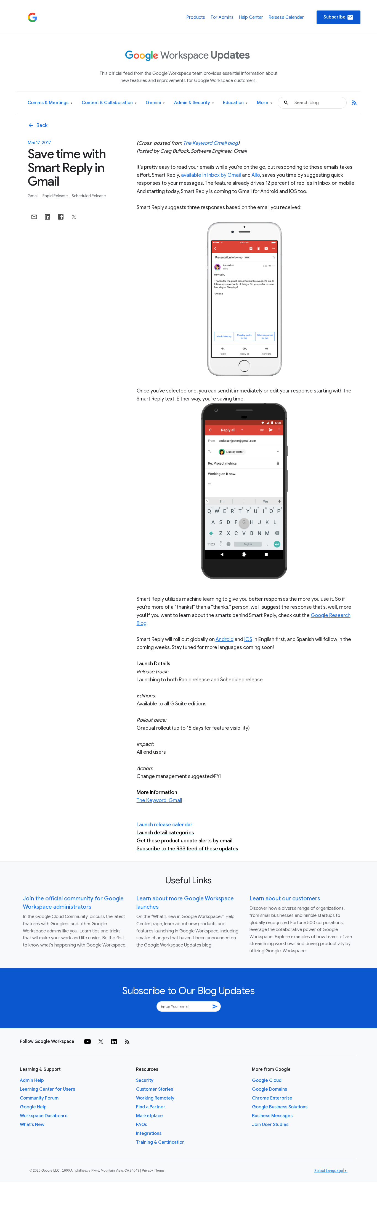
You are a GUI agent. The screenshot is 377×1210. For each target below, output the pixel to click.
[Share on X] (74, 216)
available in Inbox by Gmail (211, 175)
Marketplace (149, 1116)
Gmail (33, 195)
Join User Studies (270, 1124)
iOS (248, 639)
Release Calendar (286, 17)
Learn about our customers (284, 898)
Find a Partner (150, 1107)
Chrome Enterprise (272, 1098)
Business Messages (272, 1116)
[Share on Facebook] (60, 216)
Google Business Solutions (279, 1107)
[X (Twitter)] (100, 1041)
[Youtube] (87, 1041)
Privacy (147, 1170)
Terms (159, 1170)
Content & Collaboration (109, 103)
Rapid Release (55, 195)
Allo (255, 175)
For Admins (222, 17)
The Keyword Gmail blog (210, 143)
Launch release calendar (164, 825)
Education (235, 103)
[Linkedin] (114, 1041)
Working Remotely (155, 1098)
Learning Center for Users (47, 1089)
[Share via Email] (34, 216)
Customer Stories (154, 1089)
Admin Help (32, 1080)
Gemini (155, 103)
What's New (32, 1124)
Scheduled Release (89, 195)
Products (195, 17)
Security (144, 1080)
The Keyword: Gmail (159, 800)
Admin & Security (194, 103)
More (264, 103)
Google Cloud (267, 1080)
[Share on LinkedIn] (47, 216)
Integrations (148, 1133)
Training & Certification (160, 1142)
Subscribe (338, 17)
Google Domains (269, 1089)
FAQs (141, 1124)
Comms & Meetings (50, 103)
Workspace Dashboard (44, 1116)
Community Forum (39, 1098)
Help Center (251, 17)
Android (224, 639)
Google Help (33, 1107)
